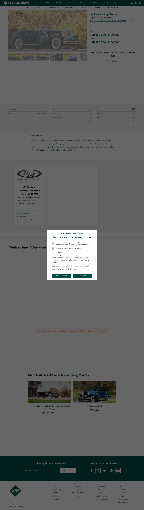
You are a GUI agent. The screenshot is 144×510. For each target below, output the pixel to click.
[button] (72, 252)
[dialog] (72, 255)
